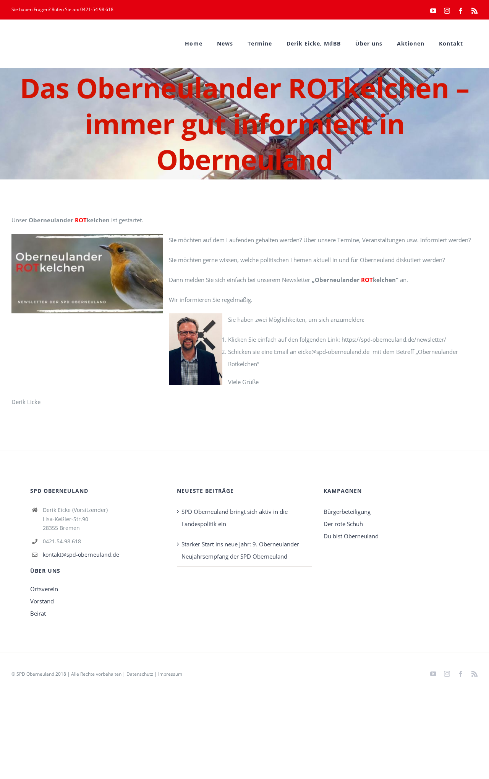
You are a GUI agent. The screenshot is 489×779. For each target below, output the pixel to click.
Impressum (170, 674)
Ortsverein (44, 589)
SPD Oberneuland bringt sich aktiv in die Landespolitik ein (234, 518)
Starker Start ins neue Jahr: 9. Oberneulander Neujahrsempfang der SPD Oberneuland (240, 550)
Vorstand (42, 601)
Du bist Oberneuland (351, 536)
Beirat (38, 613)
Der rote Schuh (343, 524)
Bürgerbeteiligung (347, 511)
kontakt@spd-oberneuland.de (81, 554)
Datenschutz (139, 674)
